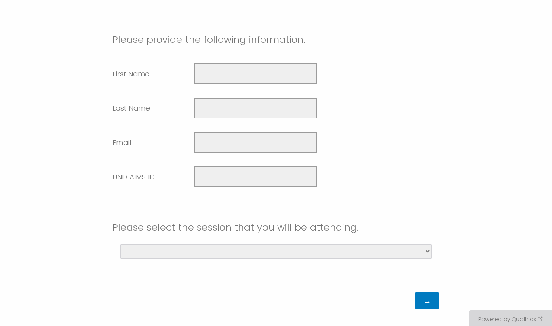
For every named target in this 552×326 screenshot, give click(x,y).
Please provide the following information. (208, 39)
